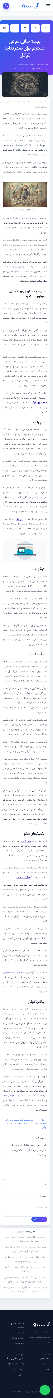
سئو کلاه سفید (23, 877)
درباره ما (21, 1327)
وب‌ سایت (42, 1208)
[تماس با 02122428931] (6, 6)
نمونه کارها (19, 1343)
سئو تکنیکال (45, 1358)
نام (45, 1185)
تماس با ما (20, 1332)
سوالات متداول (18, 1338)
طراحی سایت (8, 1096)
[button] (48, 6)
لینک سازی (46, 1369)
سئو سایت (43, 102)
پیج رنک (19, 519)
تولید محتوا (46, 1364)
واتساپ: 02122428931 (16, 1364)
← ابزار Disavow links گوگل (41, 1124)
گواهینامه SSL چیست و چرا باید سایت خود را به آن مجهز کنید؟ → (18, 1122)
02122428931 (19, 1369)
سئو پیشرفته (43, 64)
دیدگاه (43, 1156)
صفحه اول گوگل (39, 403)
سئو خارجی (26, 841)
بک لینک (16, 267)
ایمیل (43, 1196)
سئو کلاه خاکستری (11, 973)
